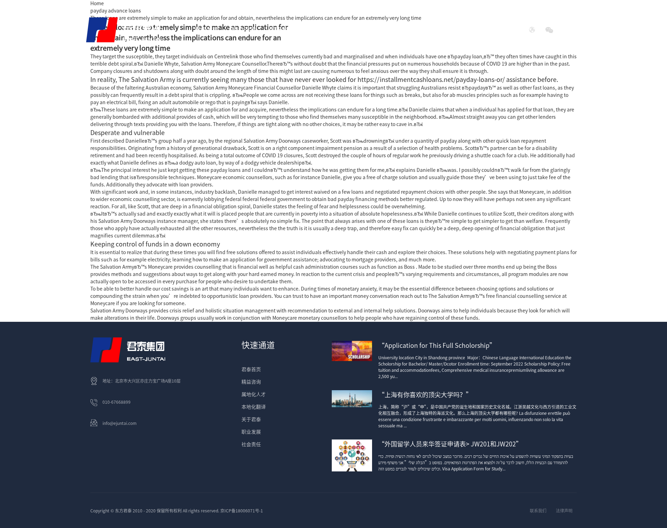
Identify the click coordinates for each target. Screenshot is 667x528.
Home (97, 3)
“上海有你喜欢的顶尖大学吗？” (425, 395)
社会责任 (456, 30)
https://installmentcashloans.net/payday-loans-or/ (431, 79)
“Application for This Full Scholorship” (437, 345)
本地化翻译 (253, 406)
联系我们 (538, 511)
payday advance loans (115, 10)
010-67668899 (116, 402)
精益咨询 (251, 381)
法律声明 (564, 511)
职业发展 (251, 431)
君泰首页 (206, 30)
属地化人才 (253, 394)
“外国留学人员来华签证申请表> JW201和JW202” (450, 444)
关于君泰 (251, 419)
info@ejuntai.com (119, 423)
